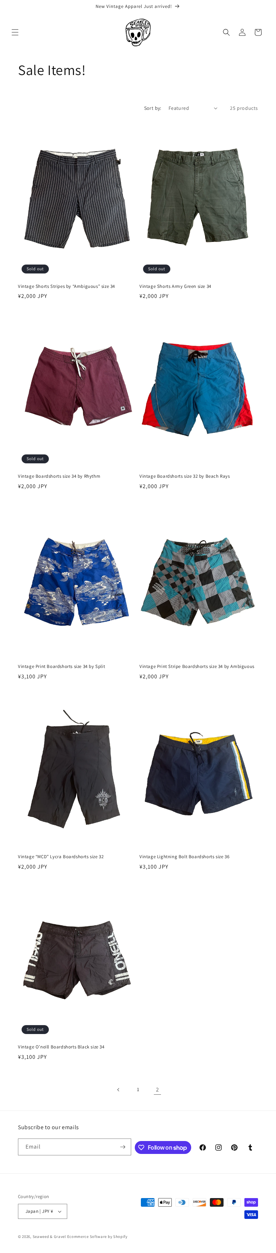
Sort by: (152, 108)
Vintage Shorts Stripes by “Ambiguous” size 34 (66, 286)
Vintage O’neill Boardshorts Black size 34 (61, 1047)
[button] (15, 32)
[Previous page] (118, 1090)
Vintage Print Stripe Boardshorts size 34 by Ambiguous (196, 666)
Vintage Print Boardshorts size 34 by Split (61, 666)
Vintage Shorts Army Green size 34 (175, 286)
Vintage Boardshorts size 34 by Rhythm (59, 476)
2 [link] (157, 1089)
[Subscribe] (123, 1147)
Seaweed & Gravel (49, 1236)
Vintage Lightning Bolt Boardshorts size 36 (184, 857)
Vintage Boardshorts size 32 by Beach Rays (184, 476)
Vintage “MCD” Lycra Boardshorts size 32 (61, 857)
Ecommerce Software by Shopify (97, 1236)
